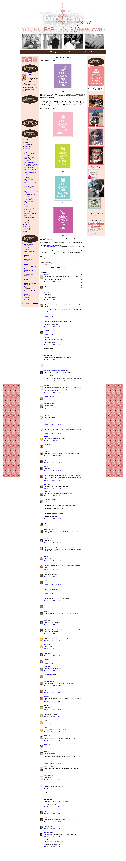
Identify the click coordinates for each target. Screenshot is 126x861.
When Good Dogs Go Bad (30, 213)
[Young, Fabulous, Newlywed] (96, 85)
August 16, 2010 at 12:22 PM (52, 813)
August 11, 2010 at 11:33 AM (52, 518)
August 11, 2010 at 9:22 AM (52, 281)
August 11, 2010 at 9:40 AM (52, 352)
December (27, 144)
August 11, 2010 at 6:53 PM (52, 640)
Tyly (45, 466)
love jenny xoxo (47, 396)
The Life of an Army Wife (30, 290)
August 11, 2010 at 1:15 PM (52, 600)
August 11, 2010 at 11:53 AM (52, 560)
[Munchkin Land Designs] (96, 231)
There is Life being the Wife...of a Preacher (29, 295)
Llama (45, 415)
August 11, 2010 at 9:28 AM (52, 334)
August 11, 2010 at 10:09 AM (52, 440)
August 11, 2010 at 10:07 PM (52, 678)
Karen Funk (99, 233)
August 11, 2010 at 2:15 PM (52, 617)
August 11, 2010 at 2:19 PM (52, 624)
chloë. (45, 363)
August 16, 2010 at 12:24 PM (52, 821)
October (27, 148)
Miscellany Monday (29, 157)
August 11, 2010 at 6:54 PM (52, 648)
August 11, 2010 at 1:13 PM (52, 593)
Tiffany (45, 444)
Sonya (45, 604)
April (26, 224)
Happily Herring (28, 259)
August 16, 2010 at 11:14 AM (52, 779)
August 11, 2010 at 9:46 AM (52, 392)
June (26, 220)
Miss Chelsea (47, 766)
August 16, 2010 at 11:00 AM (52, 763)
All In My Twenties (28, 244)
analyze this (27, 248)
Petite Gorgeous (48, 459)
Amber (30, 74)
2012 (24, 139)
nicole (45, 292)
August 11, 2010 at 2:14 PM (52, 608)
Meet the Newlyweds (72, 52)
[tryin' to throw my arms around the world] (96, 211)
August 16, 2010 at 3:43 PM (52, 846)
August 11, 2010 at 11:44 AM (52, 526)
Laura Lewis (47, 538)
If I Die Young (27, 215)
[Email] (34, 62)
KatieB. (45, 484)
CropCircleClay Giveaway (30, 211)
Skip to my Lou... (28, 287)
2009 (24, 231)
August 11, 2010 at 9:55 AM (52, 400)
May (26, 222)
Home (41, 52)
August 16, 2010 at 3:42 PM (52, 836)
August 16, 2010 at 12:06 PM (52, 796)
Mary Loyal (46, 666)
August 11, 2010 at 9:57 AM (52, 412)
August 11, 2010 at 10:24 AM (52, 463)
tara (45, 651)
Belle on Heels (47, 775)
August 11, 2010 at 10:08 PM (52, 685)
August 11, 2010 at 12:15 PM (52, 576)
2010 (24, 142)
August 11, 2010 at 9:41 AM (52, 359)
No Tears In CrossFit (29, 162)
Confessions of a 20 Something (29, 254)
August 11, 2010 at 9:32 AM (52, 344)
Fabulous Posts (54, 52)
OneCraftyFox (47, 303)
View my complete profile (28, 92)
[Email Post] (64, 267)
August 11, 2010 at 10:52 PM (52, 701)
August (27, 152)
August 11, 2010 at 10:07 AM (52, 424)
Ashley (45, 556)
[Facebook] (24, 62)
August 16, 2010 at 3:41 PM (52, 828)
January (27, 230)
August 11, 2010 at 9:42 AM (52, 367)
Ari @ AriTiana (47, 825)
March (26, 226)
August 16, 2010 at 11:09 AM (52, 772)
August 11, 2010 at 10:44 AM (52, 470)
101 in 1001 (88, 52)
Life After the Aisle (28, 270)
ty (44, 810)
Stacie (45, 735)
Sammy (45, 620)
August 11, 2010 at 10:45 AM (52, 480)
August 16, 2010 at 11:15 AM (52, 788)
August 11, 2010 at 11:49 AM (52, 553)
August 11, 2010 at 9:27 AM (52, 316)
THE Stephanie (47, 522)
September (27, 150)
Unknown (46, 436)
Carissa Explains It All (29, 251)
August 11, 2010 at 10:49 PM (52, 692)
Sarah (45, 689)
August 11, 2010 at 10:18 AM (52, 455)
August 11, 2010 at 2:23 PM (52, 633)
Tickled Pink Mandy (48, 674)
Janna (45, 285)
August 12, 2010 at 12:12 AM (52, 709)
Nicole (45, 744)
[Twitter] (29, 62)
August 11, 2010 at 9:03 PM (52, 663)
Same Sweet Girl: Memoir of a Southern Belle (54, 370)
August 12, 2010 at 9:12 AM (52, 724)
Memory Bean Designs (29, 274)
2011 (24, 141)
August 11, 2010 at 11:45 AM (52, 535)
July (26, 219)
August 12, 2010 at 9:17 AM (52, 731)
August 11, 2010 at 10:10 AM (52, 448)
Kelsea (45, 274)
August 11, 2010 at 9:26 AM (52, 289)
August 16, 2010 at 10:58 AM (52, 748)
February (27, 228)
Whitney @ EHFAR (48, 499)
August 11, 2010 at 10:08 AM (52, 433)
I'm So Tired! (27, 210)
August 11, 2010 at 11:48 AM (52, 542)
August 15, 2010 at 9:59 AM (52, 740)
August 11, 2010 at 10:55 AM (52, 488)
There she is (27, 299)
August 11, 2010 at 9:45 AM (52, 382)
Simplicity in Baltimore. (30, 283)
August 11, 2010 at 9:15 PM (52, 670)
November (27, 146)
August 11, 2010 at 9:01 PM (52, 655)
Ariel (45, 839)
